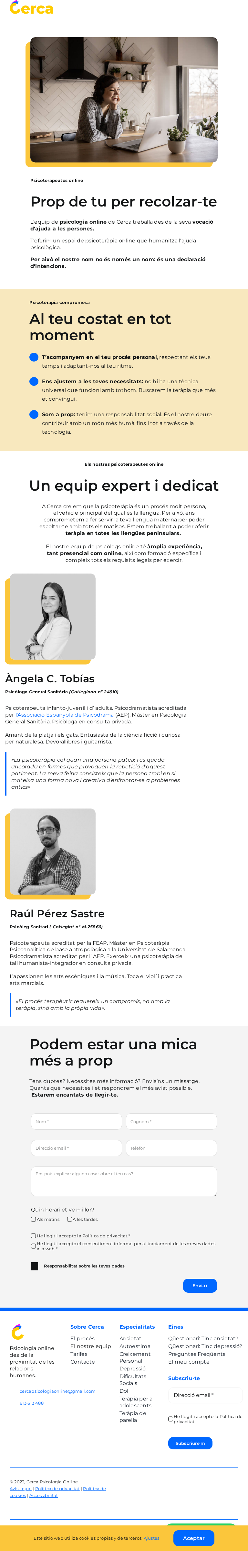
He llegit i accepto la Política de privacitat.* (83, 1235)
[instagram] (235, 1477)
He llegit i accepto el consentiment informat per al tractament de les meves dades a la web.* (126, 1246)
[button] (124, 1266)
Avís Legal (21, 1488)
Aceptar (194, 1538)
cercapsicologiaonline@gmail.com (58, 1391)
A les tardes (85, 1219)
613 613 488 (32, 1403)
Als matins (48, 1219)
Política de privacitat (57, 1488)
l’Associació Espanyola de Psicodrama (65, 715)
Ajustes (152, 1538)
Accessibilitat (43, 1495)
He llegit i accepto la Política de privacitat (208, 1419)
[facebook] (224, 1477)
